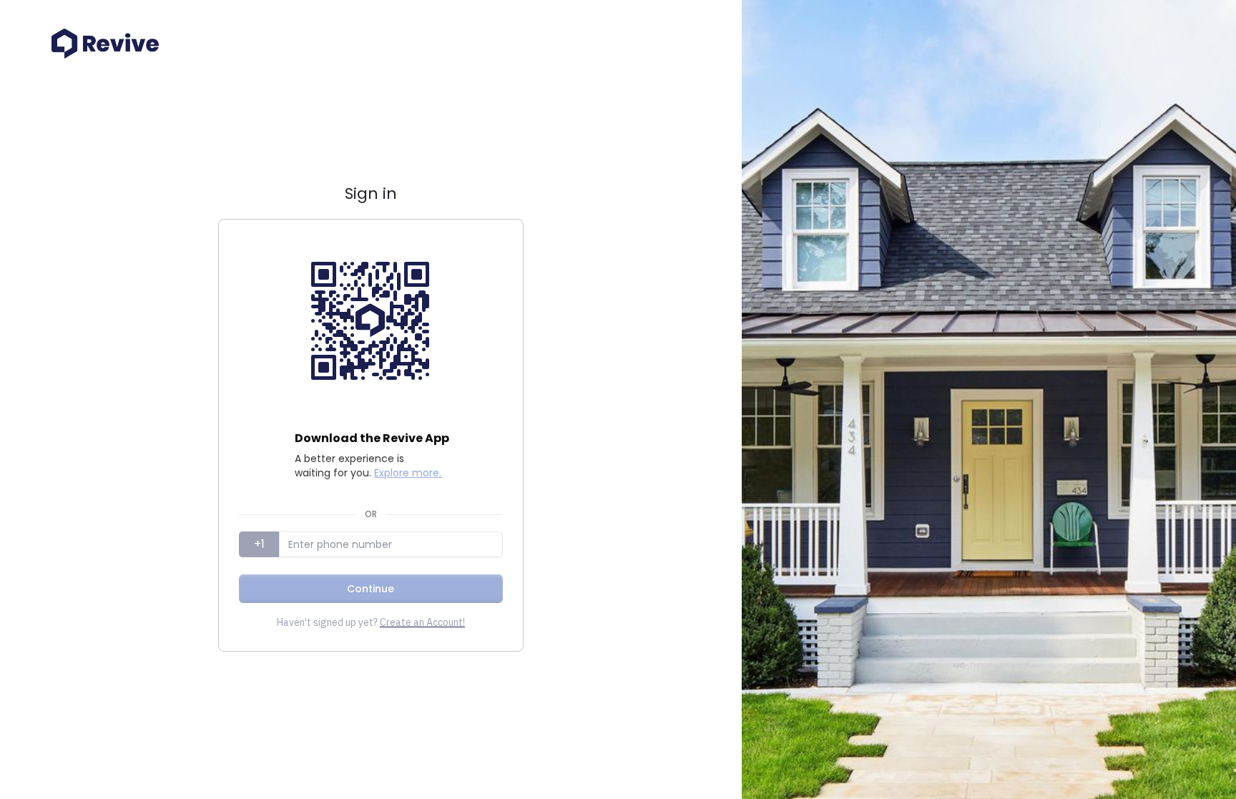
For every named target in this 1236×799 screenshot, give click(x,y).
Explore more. (407, 473)
